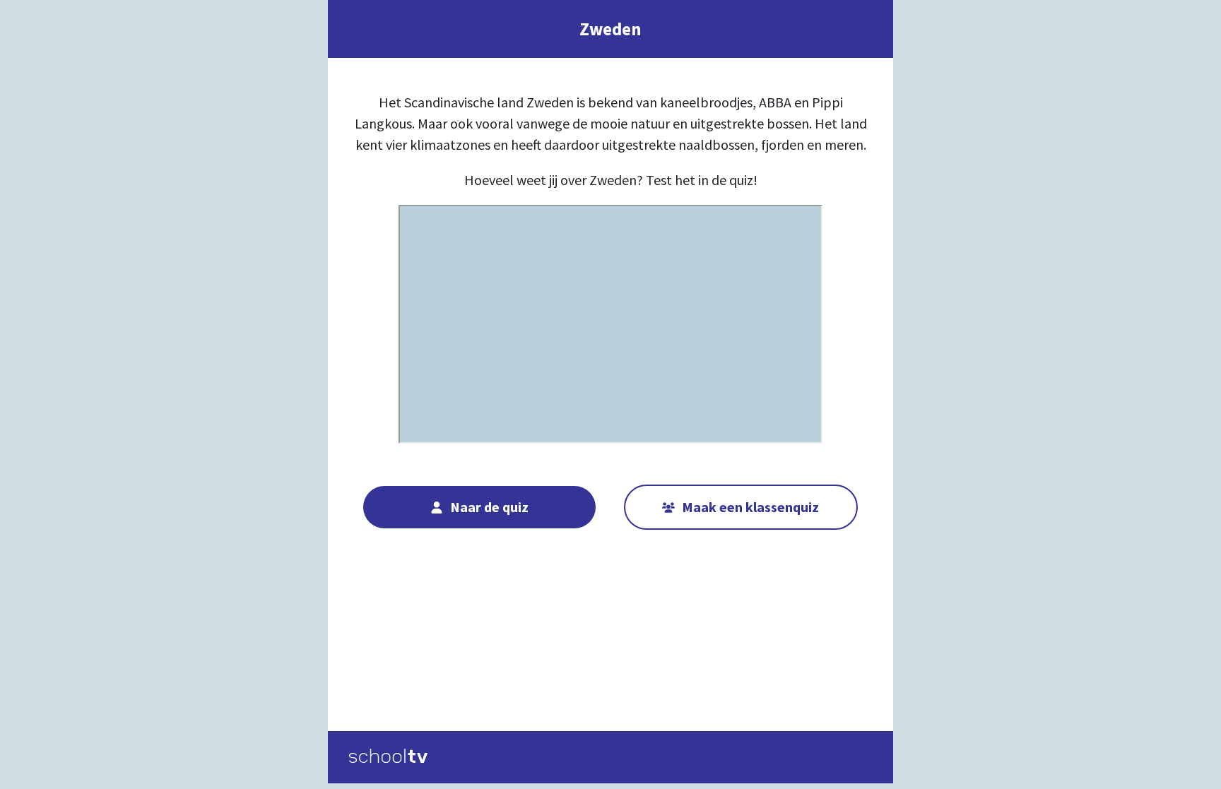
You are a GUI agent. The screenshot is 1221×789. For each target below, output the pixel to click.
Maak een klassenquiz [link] (750, 507)
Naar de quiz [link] (489, 507)
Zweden (610, 29)
